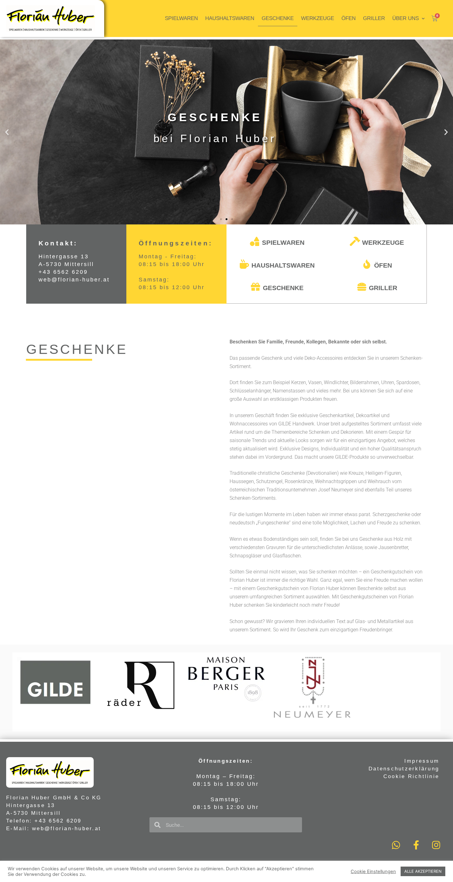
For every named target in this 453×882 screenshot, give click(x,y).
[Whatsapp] (396, 845)
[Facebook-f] (416, 845)
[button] (221, 219)
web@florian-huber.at (74, 280)
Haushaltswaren (229, 18)
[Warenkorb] (434, 18)
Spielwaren (181, 18)
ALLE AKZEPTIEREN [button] (423, 871)
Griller (374, 18)
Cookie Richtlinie (411, 776)
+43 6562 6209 (63, 272)
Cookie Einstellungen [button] (373, 871)
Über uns (405, 18)
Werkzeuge (317, 18)
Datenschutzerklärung (404, 769)
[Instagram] (436, 845)
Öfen (348, 18)
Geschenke (278, 18)
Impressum (421, 761)
